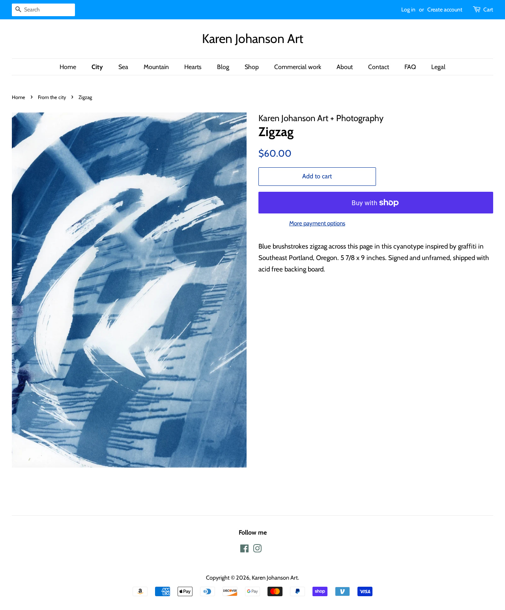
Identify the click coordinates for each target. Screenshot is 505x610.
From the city (52, 97)
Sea (123, 67)
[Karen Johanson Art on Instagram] (257, 550)
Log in (408, 9)
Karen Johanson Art (252, 38)
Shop (252, 67)
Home (68, 67)
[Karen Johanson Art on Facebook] (244, 550)
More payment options (317, 223)
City (97, 67)
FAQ (410, 67)
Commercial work (297, 67)
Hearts (193, 67)
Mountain (156, 67)
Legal (438, 67)
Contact (378, 67)
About (345, 67)
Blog (223, 67)
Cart (488, 9)
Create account (444, 9)
